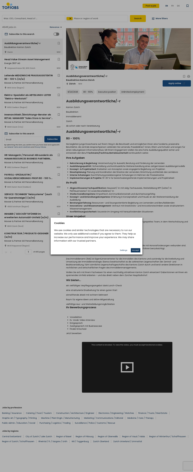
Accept (135, 250)
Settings (123, 250)
